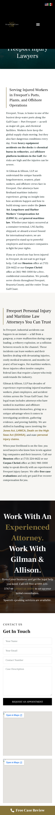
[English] (47, 4)
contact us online (24, 588)
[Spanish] (51, 4)
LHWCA (21, 430)
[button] (38, 24)
